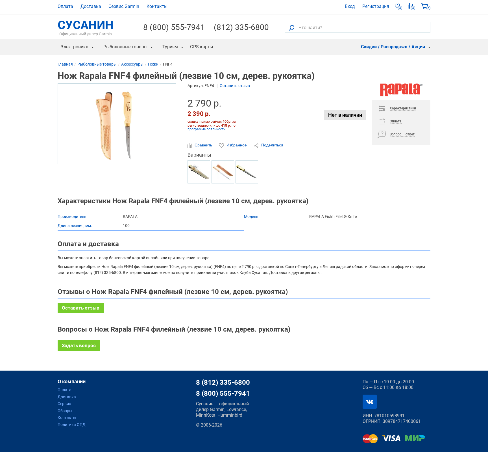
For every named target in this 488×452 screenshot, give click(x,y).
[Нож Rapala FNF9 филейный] (223, 171)
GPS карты (201, 46)
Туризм (170, 46)
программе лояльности (207, 129)
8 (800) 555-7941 (174, 27)
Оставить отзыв (235, 85)
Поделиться (271, 145)
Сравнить (203, 145)
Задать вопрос (79, 345)
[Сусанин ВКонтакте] (370, 402)
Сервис (64, 403)
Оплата (65, 6)
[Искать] (291, 27)
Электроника (74, 46)
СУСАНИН (86, 27)
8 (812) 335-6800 (223, 382)
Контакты (157, 6)
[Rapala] (401, 91)
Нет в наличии (345, 115)
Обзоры (65, 410)
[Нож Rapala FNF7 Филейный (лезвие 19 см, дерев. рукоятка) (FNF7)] (199, 171)
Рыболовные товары (125, 46)
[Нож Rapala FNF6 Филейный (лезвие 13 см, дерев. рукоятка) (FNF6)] (247, 171)
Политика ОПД (72, 424)
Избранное (236, 145)
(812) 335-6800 (241, 27)
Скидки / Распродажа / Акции (393, 46)
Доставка (90, 6)
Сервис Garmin (123, 6)
